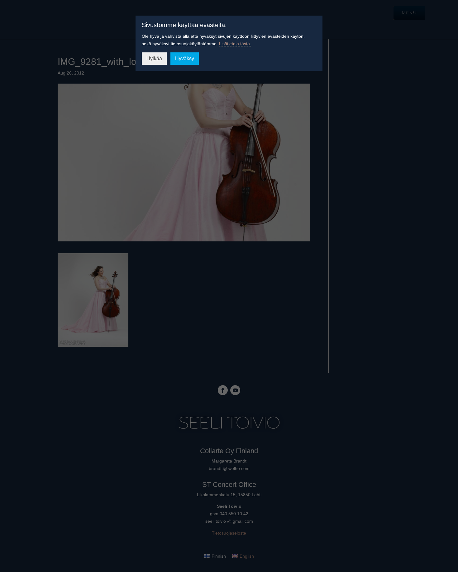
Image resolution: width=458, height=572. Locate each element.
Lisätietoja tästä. (235, 43)
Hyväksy (184, 58)
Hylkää (154, 58)
